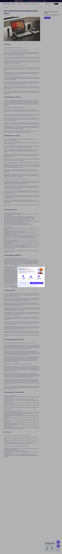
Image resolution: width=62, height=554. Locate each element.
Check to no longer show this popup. (32, 285)
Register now (24, 283)
